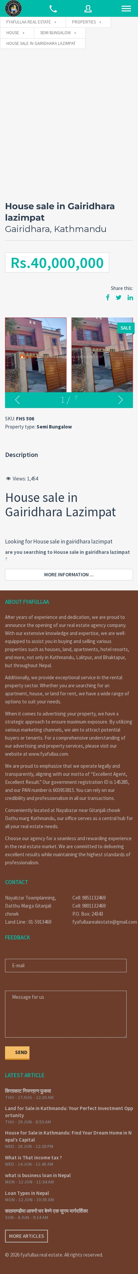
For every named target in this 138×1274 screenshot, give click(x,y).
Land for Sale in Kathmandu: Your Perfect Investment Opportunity (69, 1111)
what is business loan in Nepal (38, 1175)
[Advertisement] (69, 122)
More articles (26, 1236)
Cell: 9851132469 (89, 897)
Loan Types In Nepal (27, 1193)
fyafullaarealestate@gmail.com (102, 922)
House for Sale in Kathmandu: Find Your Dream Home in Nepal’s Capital (68, 1136)
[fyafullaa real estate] (13, 8)
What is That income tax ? (33, 1157)
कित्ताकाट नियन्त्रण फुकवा (28, 1091)
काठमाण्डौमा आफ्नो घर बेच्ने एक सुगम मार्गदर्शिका (46, 1211)
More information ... (69, 574)
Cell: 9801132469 (89, 906)
